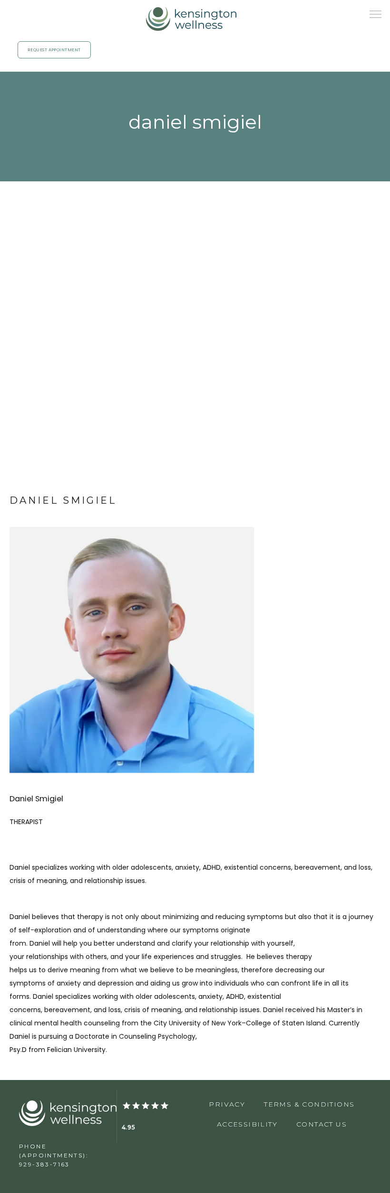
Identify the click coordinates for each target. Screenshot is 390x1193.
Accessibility (247, 1124)
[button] (375, 15)
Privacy (227, 1104)
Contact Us (321, 1124)
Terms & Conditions (309, 1104)
